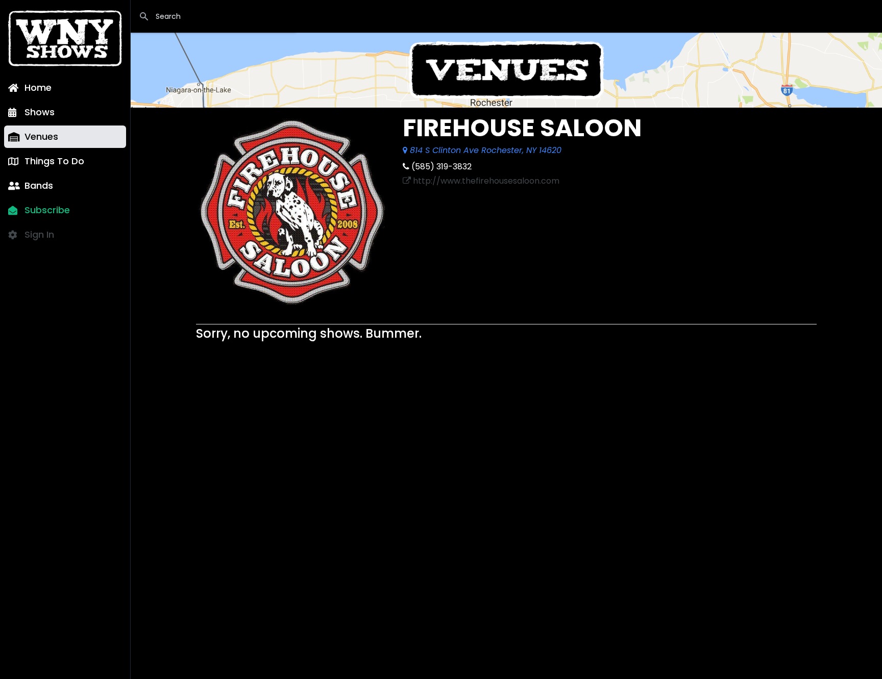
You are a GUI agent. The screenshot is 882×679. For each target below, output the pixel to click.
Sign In (39, 234)
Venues (41, 136)
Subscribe (47, 210)
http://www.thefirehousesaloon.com (485, 181)
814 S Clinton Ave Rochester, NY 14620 (484, 150)
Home (38, 87)
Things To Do (54, 161)
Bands (38, 185)
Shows (39, 112)
